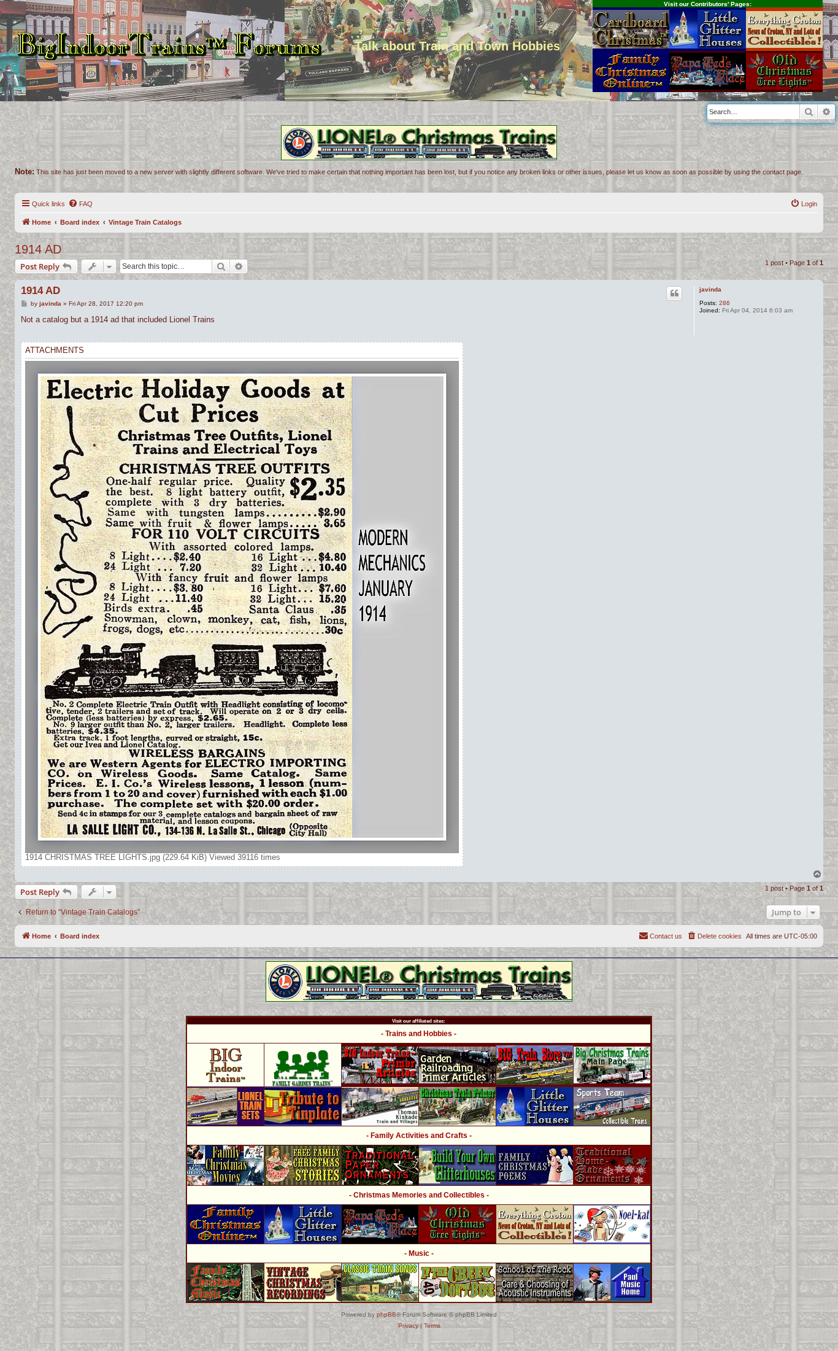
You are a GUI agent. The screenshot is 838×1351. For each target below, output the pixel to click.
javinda (710, 289)
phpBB (386, 1314)
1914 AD (38, 249)
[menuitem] (80, 203)
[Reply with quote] (674, 293)
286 (724, 303)
